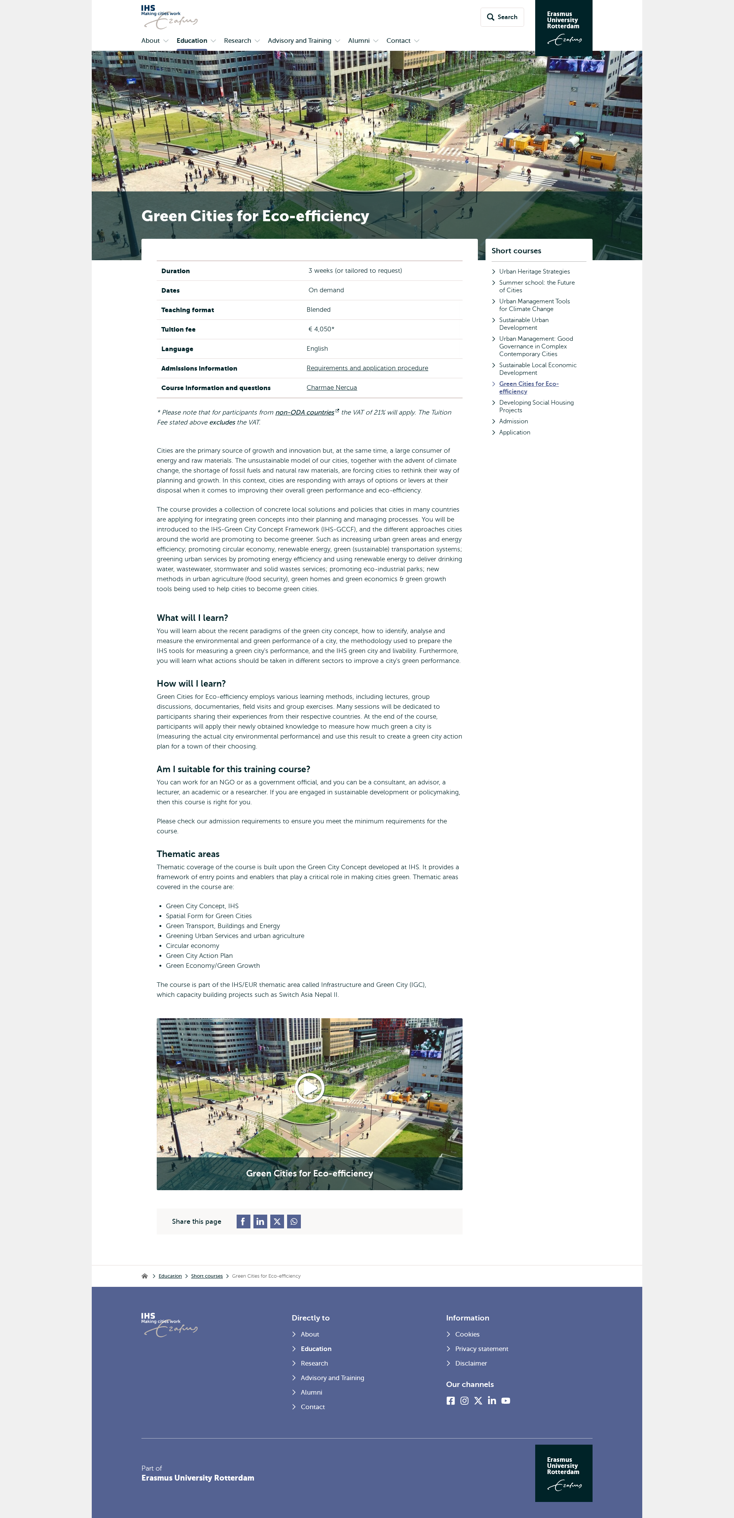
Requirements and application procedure (367, 368)
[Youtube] (505, 1400)
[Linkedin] (492, 1400)
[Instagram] (464, 1400)
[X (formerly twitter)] (478, 1400)
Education (170, 1276)
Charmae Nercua (332, 387)
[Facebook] (450, 1400)
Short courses (516, 250)
